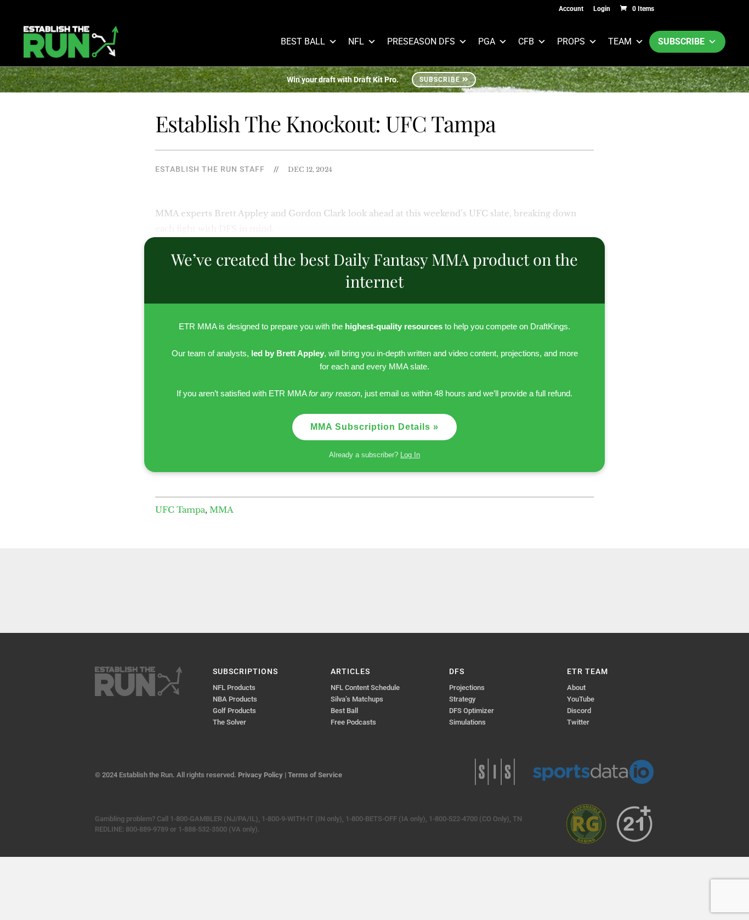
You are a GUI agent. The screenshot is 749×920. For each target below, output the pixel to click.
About (576, 687)
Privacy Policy (260, 775)
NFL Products (234, 687)
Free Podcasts (353, 722)
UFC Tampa (180, 509)
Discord (579, 710)
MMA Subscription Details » (374, 426)
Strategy (462, 699)
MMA (221, 509)
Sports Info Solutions (495, 772)
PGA (486, 41)
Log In (410, 455)
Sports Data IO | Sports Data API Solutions (593, 772)
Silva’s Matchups (357, 699)
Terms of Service (315, 775)
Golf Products (234, 710)
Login (601, 9)
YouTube (580, 699)
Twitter (578, 722)
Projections (467, 687)
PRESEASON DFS (421, 41)
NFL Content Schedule (365, 687)
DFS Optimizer (471, 710)
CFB (526, 41)
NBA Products (235, 699)
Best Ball (303, 41)
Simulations (467, 722)
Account (571, 9)
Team (620, 41)
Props (571, 41)
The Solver (229, 722)
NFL (356, 41)
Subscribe (681, 41)
